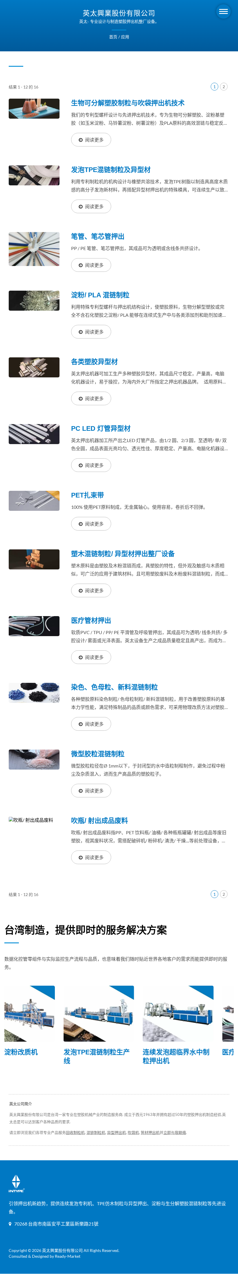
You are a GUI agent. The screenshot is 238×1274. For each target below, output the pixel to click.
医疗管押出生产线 (190, 1052)
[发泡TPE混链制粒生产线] (40, 1014)
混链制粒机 (95, 1132)
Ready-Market (67, 1256)
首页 (113, 36)
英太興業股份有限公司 (62, 1250)
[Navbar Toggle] (223, 11)
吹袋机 (133, 1132)
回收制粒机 (75, 1132)
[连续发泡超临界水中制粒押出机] (119, 1014)
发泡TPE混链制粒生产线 (38, 1056)
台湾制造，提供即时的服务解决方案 (85, 930)
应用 (125, 36)
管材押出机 (150, 1132)
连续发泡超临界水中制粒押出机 (117, 1056)
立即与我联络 (174, 1132)
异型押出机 (116, 1132)
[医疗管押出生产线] (198, 1014)
